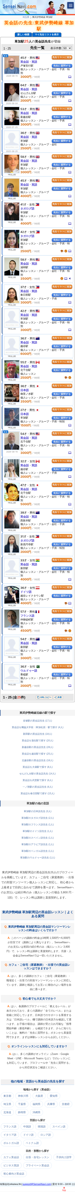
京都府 (66, 1104)
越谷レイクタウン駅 (32, 595)
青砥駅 (24, 674)
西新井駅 (25, 520)
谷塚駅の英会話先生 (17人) (37, 720)
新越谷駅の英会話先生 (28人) (37, 747)
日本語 (24, 390)
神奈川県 (23, 1095)
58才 (23, 156)
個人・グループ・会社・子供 (42, 96)
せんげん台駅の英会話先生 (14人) (37, 773)
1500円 (25, 425)
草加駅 (24, 140)
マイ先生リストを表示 (47, 34)
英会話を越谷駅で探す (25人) (37, 753)
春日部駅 (25, 294)
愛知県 (54, 1095)
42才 (23, 232)
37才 (23, 287)
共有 (58, 697)
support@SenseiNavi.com (37, 1184)
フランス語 (27, 615)
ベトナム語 (32, 1142)
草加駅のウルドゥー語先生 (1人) (37, 857)
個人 (28, 373)
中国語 (27, 1126)
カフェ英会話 (11, 1157)
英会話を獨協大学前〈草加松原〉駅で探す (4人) (37, 727)
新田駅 (24, 568)
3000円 (25, 77)
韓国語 (42, 1126)
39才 (23, 512)
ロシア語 (45, 1134)
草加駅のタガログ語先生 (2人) (37, 818)
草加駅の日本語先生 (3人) (37, 811)
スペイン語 (58, 1126)
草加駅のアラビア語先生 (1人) (37, 844)
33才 (23, 560)
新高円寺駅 (26, 544)
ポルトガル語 (11, 1142)
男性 (32, 57)
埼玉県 (26, 17)
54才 (23, 433)
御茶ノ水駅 (26, 393)
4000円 (25, 196)
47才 (23, 485)
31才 (23, 536)
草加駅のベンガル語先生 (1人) (37, 851)
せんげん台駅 (28, 93)
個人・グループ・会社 (38, 144)
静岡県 (22, 1112)
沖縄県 (36, 1112)
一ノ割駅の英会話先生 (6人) (38, 786)
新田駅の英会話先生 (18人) (37, 734)
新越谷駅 (25, 116)
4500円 (25, 630)
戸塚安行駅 (26, 65)
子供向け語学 (64, 1157)
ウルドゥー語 (28, 670)
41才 (23, 204)
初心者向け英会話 (13, 1173)
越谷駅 (24, 346)
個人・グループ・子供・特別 (42, 421)
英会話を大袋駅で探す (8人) (38, 767)
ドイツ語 (26, 591)
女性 (32, 204)
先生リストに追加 (62, 57)
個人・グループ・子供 (38, 298)
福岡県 (36, 1104)
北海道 (7, 1112)
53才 (23, 109)
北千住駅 (25, 369)
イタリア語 (9, 1134)
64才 (23, 85)
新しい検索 (23, 34)
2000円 (25, 100)
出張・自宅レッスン (37, 1157)
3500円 (25, 278)
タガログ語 (27, 208)
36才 (23, 133)
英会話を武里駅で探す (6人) (38, 780)
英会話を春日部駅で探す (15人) (37, 793)
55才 (23, 362)
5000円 (25, 504)
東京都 (7, 1095)
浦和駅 (24, 267)
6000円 (25, 354)
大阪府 (39, 1095)
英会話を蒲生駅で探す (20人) (37, 740)
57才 (23, 611)
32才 (23, 461)
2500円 (25, 148)
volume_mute (69, 278)
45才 (23, 57)
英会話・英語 (28, 61)
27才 (23, 410)
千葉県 (22, 1104)
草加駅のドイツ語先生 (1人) (38, 831)
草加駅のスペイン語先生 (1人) (37, 837)
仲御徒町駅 (26, 619)
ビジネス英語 (11, 1165)
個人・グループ (34, 192)
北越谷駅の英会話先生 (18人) (37, 760)
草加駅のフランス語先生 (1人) (37, 824)
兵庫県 (51, 1104)
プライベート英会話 (37, 1165)
